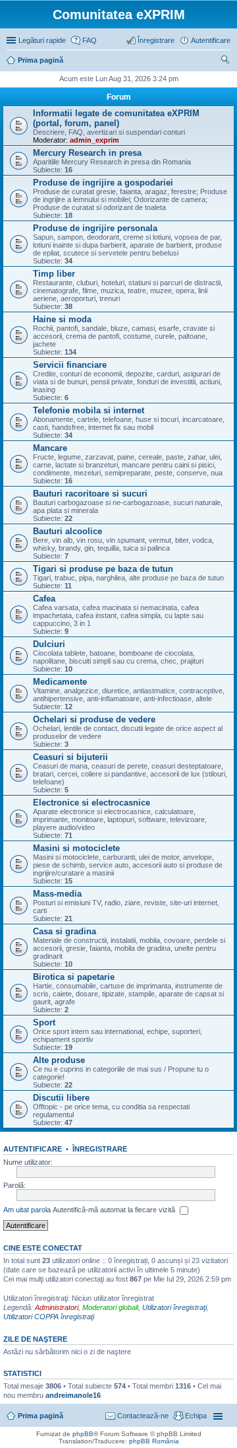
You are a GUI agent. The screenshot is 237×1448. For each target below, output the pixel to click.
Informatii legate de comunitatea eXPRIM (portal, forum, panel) (116, 118)
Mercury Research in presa (87, 153)
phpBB (82, 1433)
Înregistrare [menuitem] (156, 40)
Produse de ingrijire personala (95, 228)
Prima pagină (40, 1416)
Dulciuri (49, 644)
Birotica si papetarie (74, 977)
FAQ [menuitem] (89, 40)
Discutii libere (61, 1098)
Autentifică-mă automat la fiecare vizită (115, 1210)
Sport (44, 1022)
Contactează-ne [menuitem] (143, 1416)
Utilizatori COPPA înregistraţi (48, 1317)
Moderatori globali (110, 1307)
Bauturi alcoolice (67, 531)
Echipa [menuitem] (196, 1416)
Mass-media (57, 894)
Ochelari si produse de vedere (94, 719)
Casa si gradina (64, 931)
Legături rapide (42, 40)
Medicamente (60, 682)
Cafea (44, 598)
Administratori (56, 1307)
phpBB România (154, 1441)
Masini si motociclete (76, 848)
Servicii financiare (70, 365)
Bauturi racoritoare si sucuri (90, 494)
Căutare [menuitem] (225, 61)
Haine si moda (62, 319)
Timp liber (54, 274)
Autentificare (32, 1149)
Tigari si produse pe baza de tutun (103, 569)
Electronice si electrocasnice (91, 803)
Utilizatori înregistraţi (174, 1307)
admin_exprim (94, 140)
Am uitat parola (27, 1210)
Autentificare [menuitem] (210, 40)
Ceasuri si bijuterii (70, 757)
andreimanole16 (73, 1395)
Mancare (50, 448)
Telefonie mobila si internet (88, 410)
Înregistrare (99, 1149)
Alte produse (59, 1060)
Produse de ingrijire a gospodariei (103, 183)
